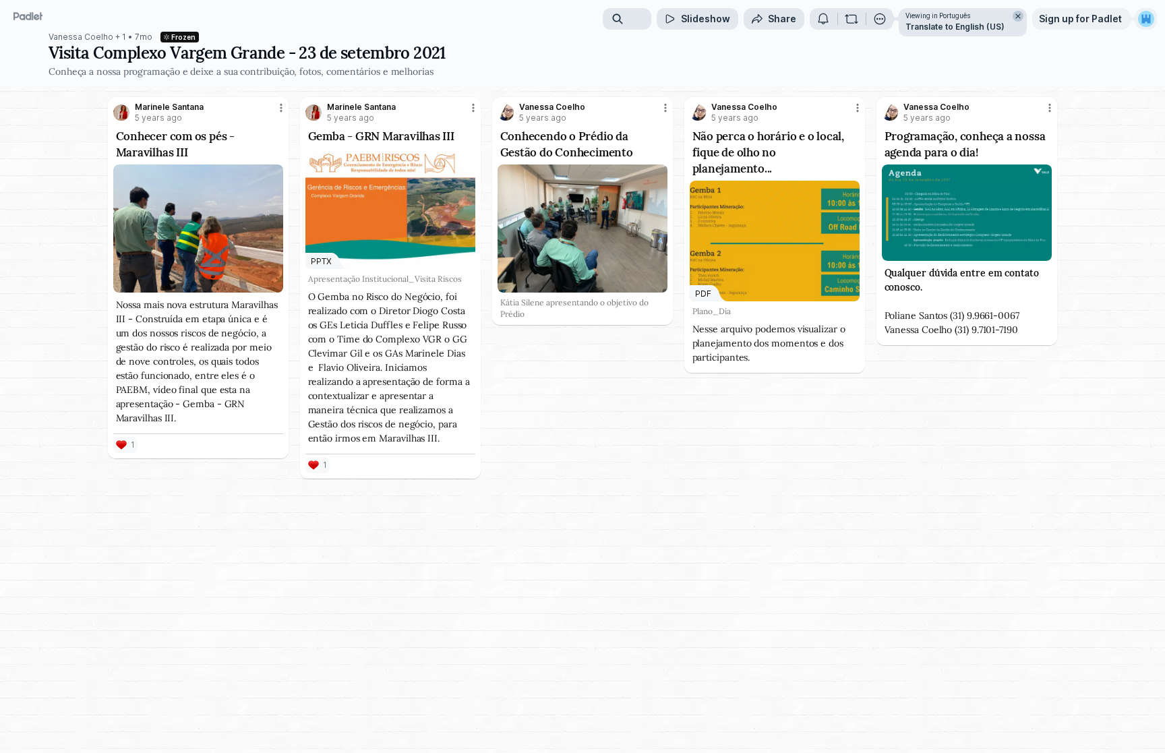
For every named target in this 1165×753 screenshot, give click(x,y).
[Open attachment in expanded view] (198, 228)
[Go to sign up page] (1146, 19)
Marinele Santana (169, 107)
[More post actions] (281, 108)
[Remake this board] (851, 19)
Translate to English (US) (955, 27)
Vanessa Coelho (81, 37)
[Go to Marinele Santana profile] (121, 112)
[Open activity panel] (823, 19)
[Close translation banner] (1018, 16)
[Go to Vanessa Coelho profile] (506, 112)
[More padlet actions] (879, 19)
